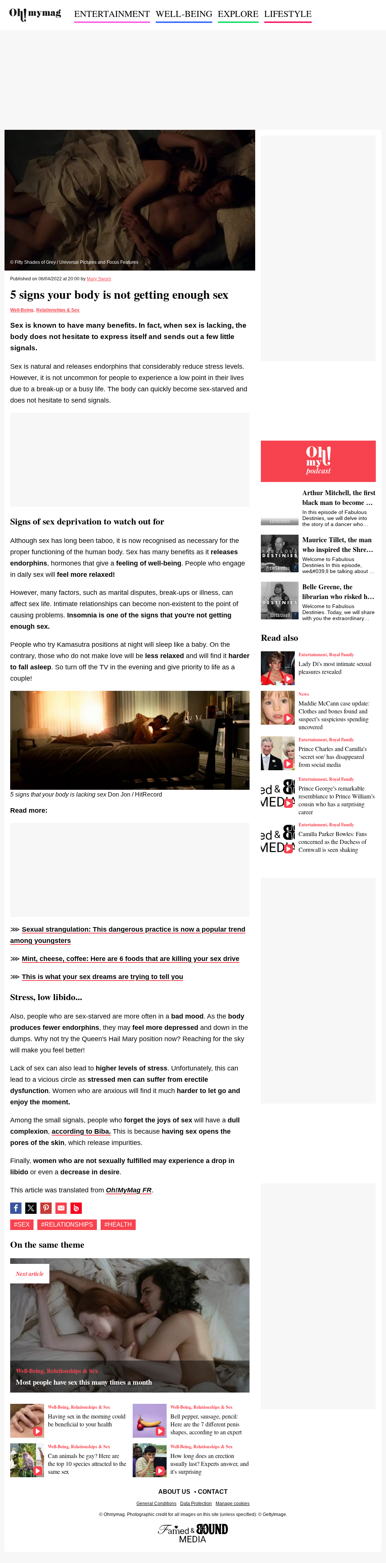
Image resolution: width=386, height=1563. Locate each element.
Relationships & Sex (58, 310)
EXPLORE (238, 14)
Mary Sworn (99, 278)
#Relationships (67, 1224)
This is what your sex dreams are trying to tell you (102, 977)
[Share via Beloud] (76, 1208)
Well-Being (21, 310)
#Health (118, 1224)
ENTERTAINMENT (112, 14)
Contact (213, 1491)
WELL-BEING (184, 14)
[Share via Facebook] (15, 1208)
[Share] (46, 1208)
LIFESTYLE (288, 14)
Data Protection (196, 1503)
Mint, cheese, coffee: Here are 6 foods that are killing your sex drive (130, 958)
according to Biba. (81, 1131)
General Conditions (156, 1503)
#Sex (22, 1224)
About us (174, 1491)
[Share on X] (31, 1208)
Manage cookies (233, 1503)
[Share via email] (61, 1208)
